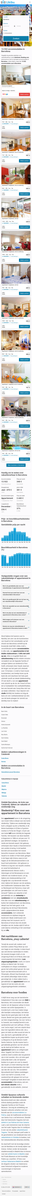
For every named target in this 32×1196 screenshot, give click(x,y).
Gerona (3, 761)
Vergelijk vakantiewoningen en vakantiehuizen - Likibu (8, 2)
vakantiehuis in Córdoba (10, 1137)
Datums (5, 23)
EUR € (26, 1187)
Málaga (4, 792)
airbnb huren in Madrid (16, 1154)
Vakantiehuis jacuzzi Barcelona (10, 772)
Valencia (4, 796)
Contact (3, 1194)
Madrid (4, 786)
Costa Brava (4, 758)
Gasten (5, 30)
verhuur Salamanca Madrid (11, 1161)
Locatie (5, 17)
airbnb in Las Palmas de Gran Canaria (15, 1122)
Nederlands (17, 1187)
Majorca (4, 789)
